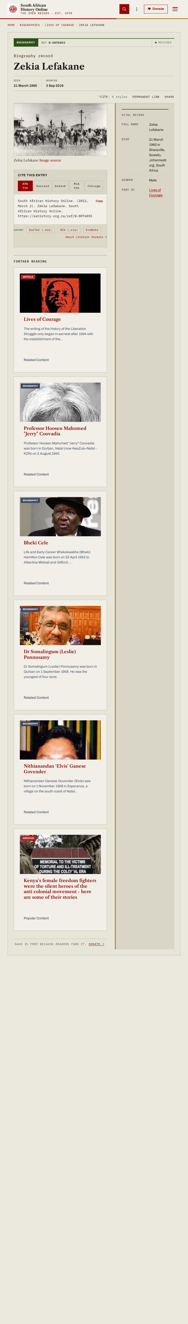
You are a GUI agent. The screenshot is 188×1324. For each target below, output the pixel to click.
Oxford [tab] (60, 186)
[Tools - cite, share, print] (136, 9)
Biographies (30, 25)
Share (169, 97)
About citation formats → (86, 237)
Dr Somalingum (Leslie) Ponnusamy (50, 654)
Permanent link (146, 97)
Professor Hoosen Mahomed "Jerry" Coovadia (55, 431)
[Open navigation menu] (175, 9)
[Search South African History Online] (124, 9)
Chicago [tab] (94, 186)
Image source (50, 160)
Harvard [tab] (42, 186)
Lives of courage (59, 25)
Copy (99, 201)
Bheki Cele (36, 543)
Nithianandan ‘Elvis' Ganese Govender (55, 768)
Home (11, 25)
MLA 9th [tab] (76, 186)
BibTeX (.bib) (40, 230)
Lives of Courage (42, 319)
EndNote (92, 230)
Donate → (96, 944)
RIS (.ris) (69, 230)
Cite (113, 97)
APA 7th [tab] (25, 186)
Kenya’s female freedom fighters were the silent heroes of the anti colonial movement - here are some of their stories (60, 889)
